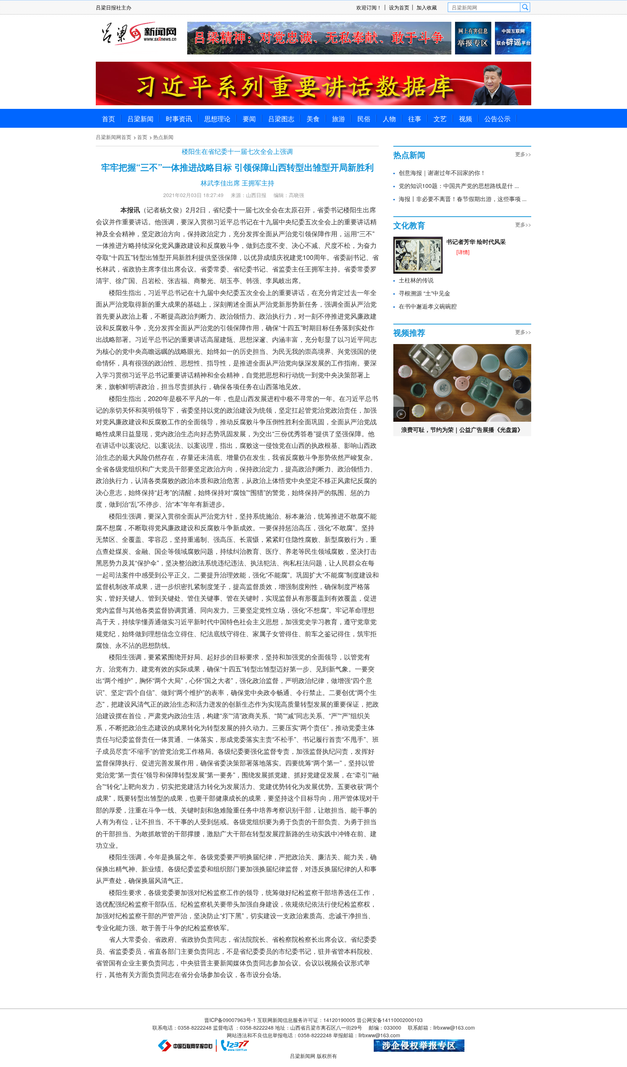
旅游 (338, 118)
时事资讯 (179, 118)
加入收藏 (427, 7)
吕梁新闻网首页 (113, 136)
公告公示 (497, 118)
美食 (313, 118)
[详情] (463, 251)
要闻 (249, 118)
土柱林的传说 (416, 280)
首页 (108, 118)
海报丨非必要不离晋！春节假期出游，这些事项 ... (462, 199)
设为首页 (399, 7)
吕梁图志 (281, 118)
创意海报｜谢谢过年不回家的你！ (442, 172)
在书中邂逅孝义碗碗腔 (428, 306)
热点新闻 (163, 136)
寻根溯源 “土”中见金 (424, 293)
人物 (389, 118)
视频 (465, 118)
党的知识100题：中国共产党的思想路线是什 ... (459, 185)
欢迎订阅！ (369, 7)
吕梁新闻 (140, 118)
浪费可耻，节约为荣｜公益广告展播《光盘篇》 (462, 429)
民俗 (363, 118)
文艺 (440, 118)
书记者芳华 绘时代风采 (476, 241)
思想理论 (217, 118)
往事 (414, 118)
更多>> (523, 154)
